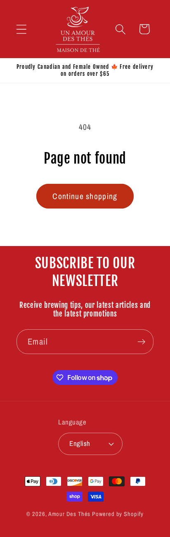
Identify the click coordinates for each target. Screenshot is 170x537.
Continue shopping (84, 196)
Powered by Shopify (117, 514)
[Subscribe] (141, 341)
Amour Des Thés (69, 514)
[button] (21, 29)
